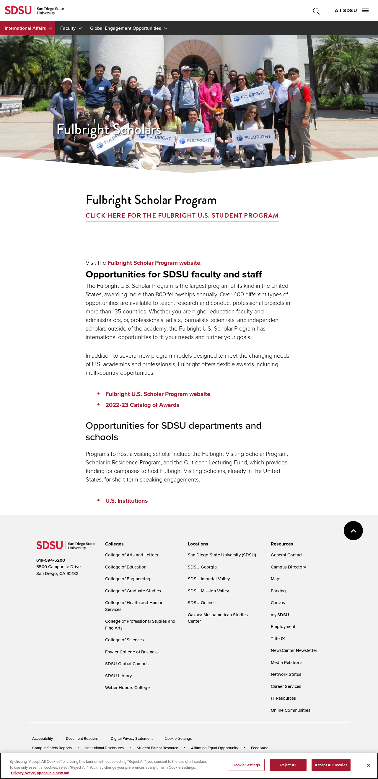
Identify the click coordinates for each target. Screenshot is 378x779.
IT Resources (283, 698)
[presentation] (113, 544)
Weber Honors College (127, 687)
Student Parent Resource (157, 747)
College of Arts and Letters (131, 555)
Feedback (259, 747)
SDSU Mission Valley (208, 591)
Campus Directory (288, 567)
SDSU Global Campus (127, 663)
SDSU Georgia (202, 567)
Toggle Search (316, 10)
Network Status (286, 674)
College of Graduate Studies (133, 591)
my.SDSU (280, 615)
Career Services (286, 686)
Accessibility (42, 738)
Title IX (278, 638)
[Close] (368, 765)
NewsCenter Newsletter (294, 650)
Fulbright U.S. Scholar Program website (157, 394)
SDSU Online (201, 602)
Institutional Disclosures (104, 747)
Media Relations (286, 662)
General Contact (287, 555)
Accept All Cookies (331, 765)
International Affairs (25, 28)
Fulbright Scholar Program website (153, 262)
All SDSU (346, 10)
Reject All (288, 765)
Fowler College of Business (132, 652)
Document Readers (82, 738)
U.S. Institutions (126, 500)
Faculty (68, 28)
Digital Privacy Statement (132, 738)
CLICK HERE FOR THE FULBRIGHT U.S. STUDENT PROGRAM (182, 215)
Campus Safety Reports (52, 747)
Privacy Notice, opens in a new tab (40, 773)
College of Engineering (127, 579)
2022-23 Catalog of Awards (142, 404)
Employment (283, 626)
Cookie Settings (178, 738)
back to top (353, 530)
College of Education (125, 567)
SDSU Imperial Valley (209, 579)
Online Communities (290, 710)
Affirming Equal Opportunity (214, 747)
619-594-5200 (50, 560)
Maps (276, 579)
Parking (278, 591)
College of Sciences (124, 640)
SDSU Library (118, 676)
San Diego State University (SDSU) (222, 555)
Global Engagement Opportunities (125, 28)
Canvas (278, 602)
